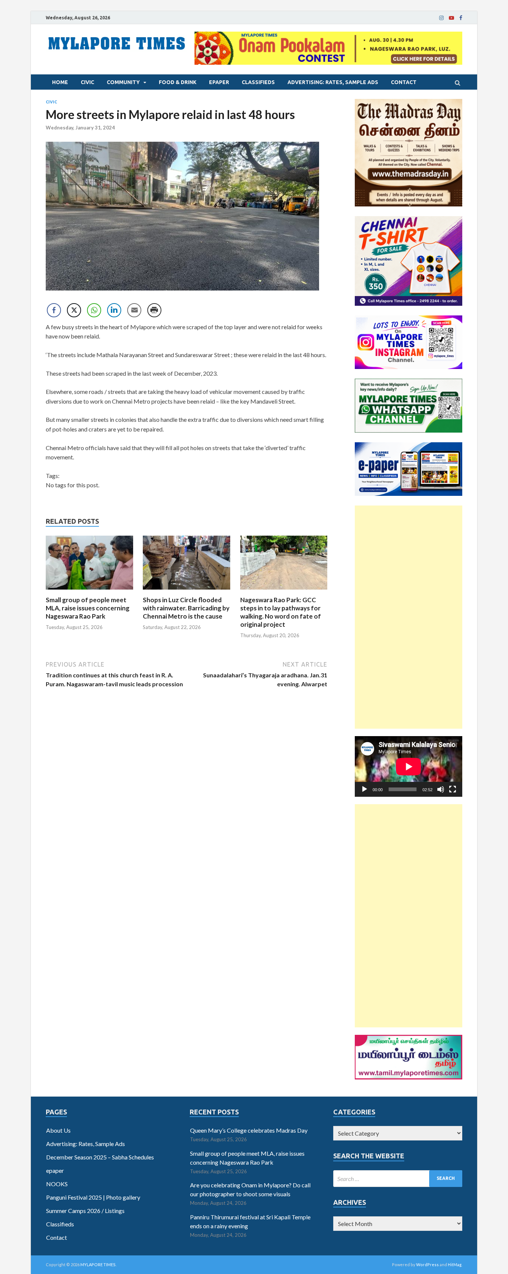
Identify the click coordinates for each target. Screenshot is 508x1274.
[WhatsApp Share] (94, 310)
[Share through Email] (134, 310)
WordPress (427, 1264)
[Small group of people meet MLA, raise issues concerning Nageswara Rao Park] (89, 591)
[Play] (364, 789)
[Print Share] (154, 310)
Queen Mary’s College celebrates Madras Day (249, 1130)
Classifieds (258, 82)
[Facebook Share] (54, 310)
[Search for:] (397, 1178)
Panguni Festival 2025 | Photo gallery (93, 1197)
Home (60, 82)
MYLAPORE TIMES (98, 1264)
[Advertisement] (408, 617)
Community (123, 82)
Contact (404, 82)
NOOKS (57, 1183)
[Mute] (440, 789)
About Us (58, 1130)
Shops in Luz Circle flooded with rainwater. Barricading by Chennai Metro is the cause (186, 608)
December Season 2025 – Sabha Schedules (100, 1157)
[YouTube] (451, 18)
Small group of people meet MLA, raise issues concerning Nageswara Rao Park (87, 608)
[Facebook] (460, 18)
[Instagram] (441, 18)
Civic (87, 82)
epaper (219, 82)
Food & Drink (177, 82)
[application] (408, 766)
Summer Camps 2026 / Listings (85, 1210)
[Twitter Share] (74, 310)
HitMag (455, 1264)
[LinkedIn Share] (114, 310)
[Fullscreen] (452, 789)
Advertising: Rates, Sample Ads (332, 82)
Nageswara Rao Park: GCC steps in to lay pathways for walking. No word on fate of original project (280, 612)
